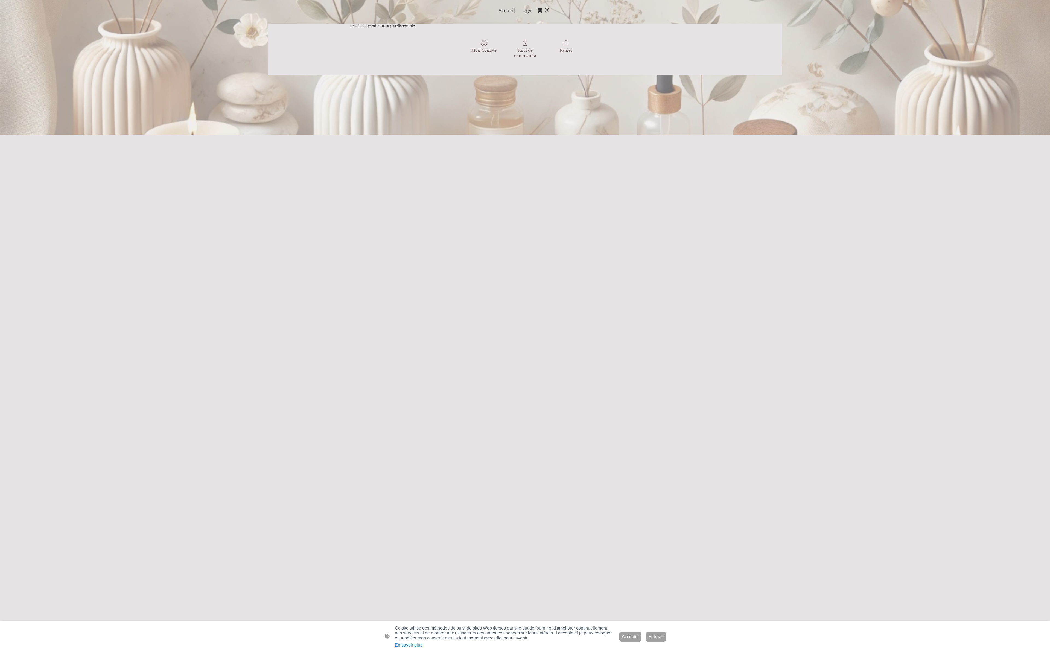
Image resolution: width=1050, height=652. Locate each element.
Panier (566, 50)
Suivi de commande (525, 53)
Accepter (630, 636)
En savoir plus (408, 645)
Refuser (656, 636)
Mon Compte (484, 50)
